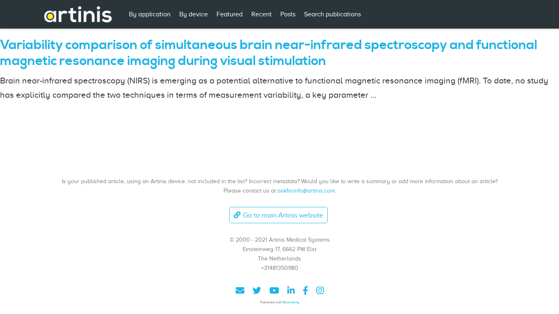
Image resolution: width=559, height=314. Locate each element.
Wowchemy (290, 302)
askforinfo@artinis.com (306, 190)
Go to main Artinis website (283, 215)
